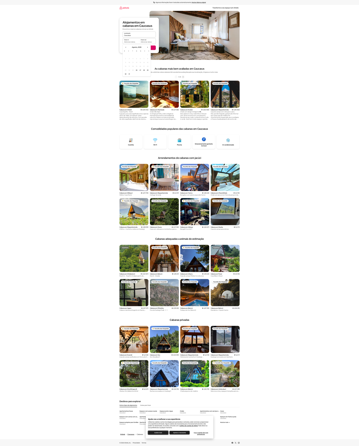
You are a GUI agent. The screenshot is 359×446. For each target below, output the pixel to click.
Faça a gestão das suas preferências (201, 433)
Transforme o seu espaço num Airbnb (225, 8)
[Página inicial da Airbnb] (124, 8)
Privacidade (136, 443)
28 (144, 70)
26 (136, 70)
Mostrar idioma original (199, 2)
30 (125, 74)
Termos (144, 443)
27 (140, 70)
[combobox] (139, 35)
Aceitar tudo (158, 433)
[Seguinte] (183, 76)
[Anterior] (176, 76)
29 (147, 70)
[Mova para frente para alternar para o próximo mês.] (147, 47)
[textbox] (131, 42)
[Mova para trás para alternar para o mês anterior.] (125, 47)
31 (129, 74)
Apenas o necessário (179, 433)
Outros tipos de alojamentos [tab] (128, 405)
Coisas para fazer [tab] (145, 405)
